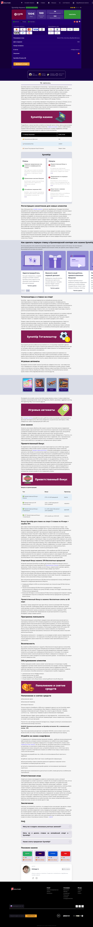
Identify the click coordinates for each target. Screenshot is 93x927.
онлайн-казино (37, 209)
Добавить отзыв (21, 64)
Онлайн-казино (29, 2)
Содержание (46, 83)
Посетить (72, 14)
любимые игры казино (28, 744)
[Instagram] (36, 878)
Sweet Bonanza (27, 389)
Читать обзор (27, 859)
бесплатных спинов (52, 565)
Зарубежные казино (82, 2)
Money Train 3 (63, 389)
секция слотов (28, 418)
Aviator (51, 389)
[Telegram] (79, 906)
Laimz (51, 817)
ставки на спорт (52, 127)
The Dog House (39, 389)
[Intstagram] (82, 906)
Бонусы (54, 2)
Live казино (66, 2)
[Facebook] (33, 878)
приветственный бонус (39, 450)
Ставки (43, 2)
